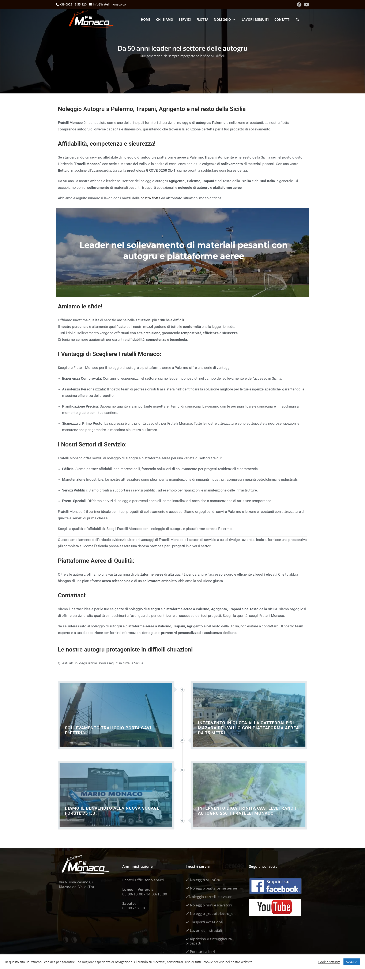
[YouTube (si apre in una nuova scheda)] (306, 4)
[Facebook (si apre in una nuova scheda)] (299, 4)
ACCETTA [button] (351, 962)
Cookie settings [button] (329, 962)
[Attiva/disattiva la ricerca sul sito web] (297, 20)
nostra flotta (150, 198)
